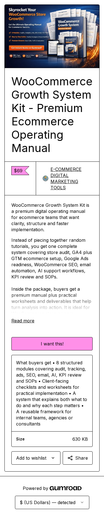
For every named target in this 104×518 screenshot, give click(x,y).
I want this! (52, 344)
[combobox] (35, 458)
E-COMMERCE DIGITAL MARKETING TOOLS (66, 178)
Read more (22, 320)
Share (81, 458)
